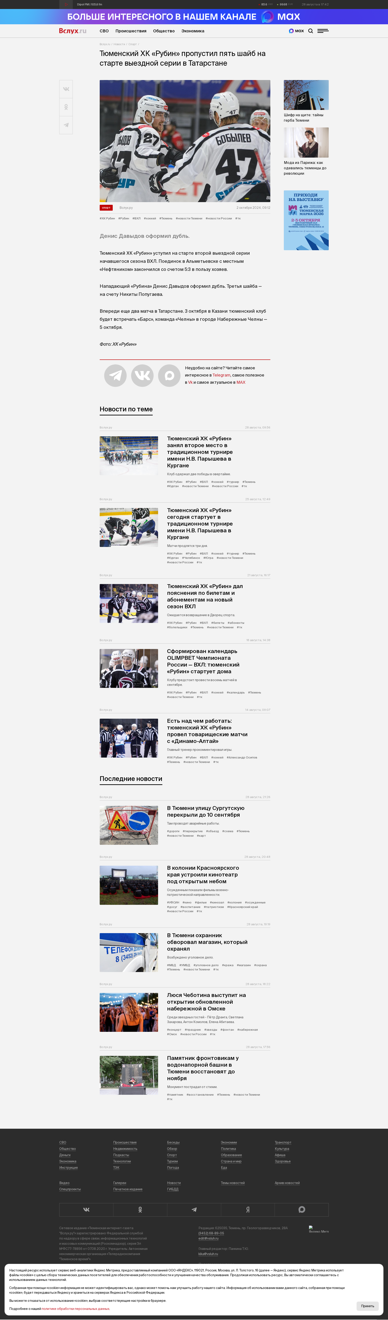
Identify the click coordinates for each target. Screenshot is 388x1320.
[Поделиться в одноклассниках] (66, 107)
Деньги (65, 1155)
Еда (224, 1167)
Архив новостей (287, 1183)
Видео (64, 1183)
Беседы (173, 1142)
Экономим (229, 1142)
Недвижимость (125, 1149)
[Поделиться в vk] (66, 89)
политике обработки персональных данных (75, 1309)
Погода (173, 1167)
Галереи (119, 1183)
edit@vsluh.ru (208, 1238)
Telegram (221, 375)
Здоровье (283, 1161)
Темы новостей (233, 1183)
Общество (164, 31)
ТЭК (116, 1167)
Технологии (122, 1161)
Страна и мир (231, 1161)
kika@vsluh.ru (208, 1254)
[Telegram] (194, 1210)
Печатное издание (128, 1189)
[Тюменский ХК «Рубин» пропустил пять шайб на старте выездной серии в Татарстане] (185, 141)
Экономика (192, 31)
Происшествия (130, 31)
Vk (190, 382)
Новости (119, 44)
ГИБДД (173, 1189)
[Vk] (86, 1210)
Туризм (172, 1161)
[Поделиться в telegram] (66, 125)
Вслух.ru (72, 31)
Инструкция (68, 1167)
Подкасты (121, 1155)
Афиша (280, 1155)
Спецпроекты (70, 1189)
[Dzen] (248, 1210)
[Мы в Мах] (296, 30)
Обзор (172, 1149)
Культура (282, 1149)
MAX (240, 382)
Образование (231, 1155)
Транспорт (283, 1142)
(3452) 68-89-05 (211, 1233)
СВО (104, 31)
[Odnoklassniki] (140, 1210)
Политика (228, 1149)
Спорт (132, 44)
